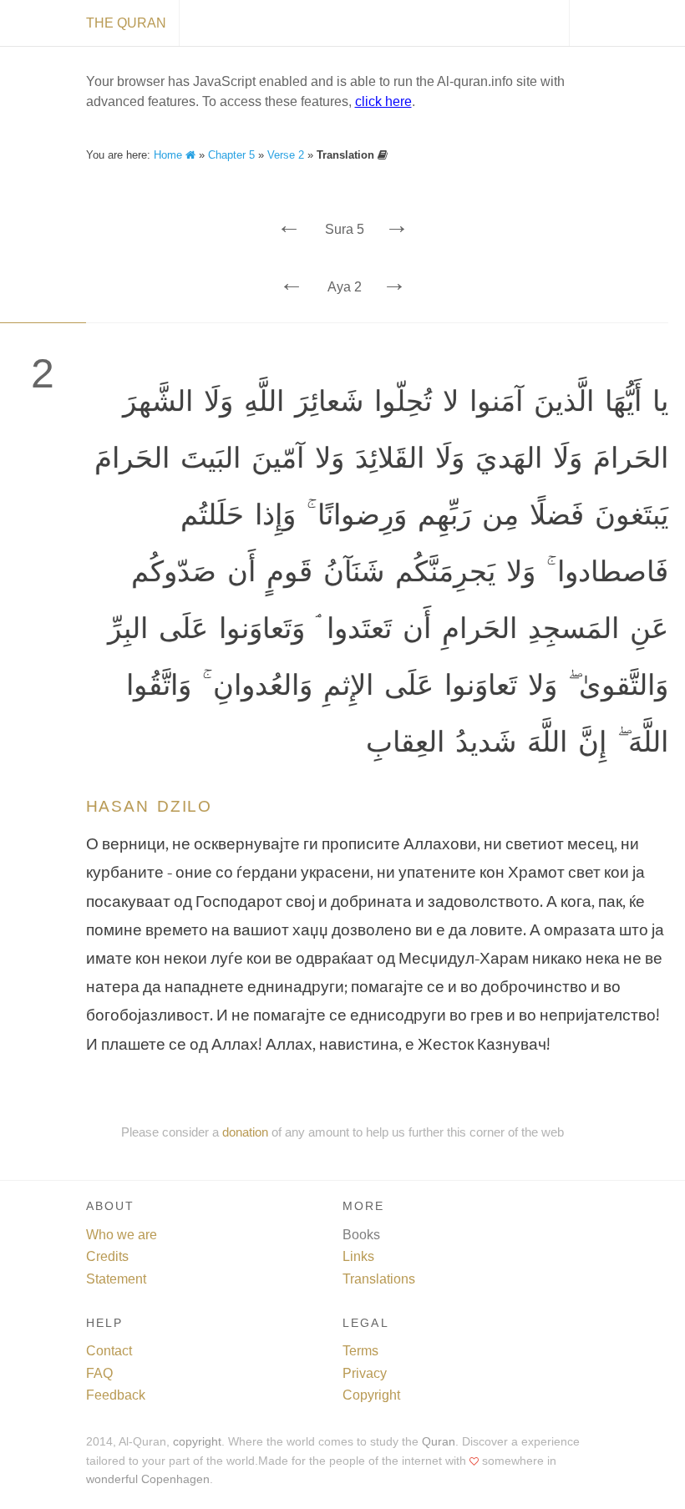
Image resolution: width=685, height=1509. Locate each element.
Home (169, 155)
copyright (197, 1442)
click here (383, 101)
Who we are (121, 1235)
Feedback (115, 1395)
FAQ (99, 1373)
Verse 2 (285, 155)
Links (358, 1256)
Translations (378, 1279)
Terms (360, 1351)
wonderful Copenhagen (148, 1479)
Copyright (371, 1395)
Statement (116, 1279)
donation (245, 1132)
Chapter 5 (231, 155)
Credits (107, 1256)
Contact (109, 1351)
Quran (438, 1442)
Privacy (364, 1373)
